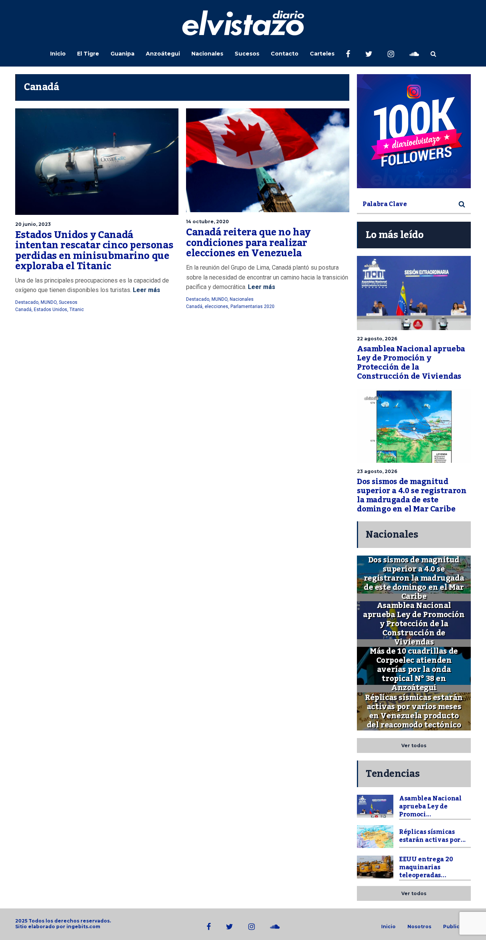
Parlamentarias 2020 (252, 306)
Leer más (146, 290)
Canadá (23, 309)
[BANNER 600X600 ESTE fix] (414, 131)
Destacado (26, 302)
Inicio (58, 53)
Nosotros (419, 927)
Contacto (284, 53)
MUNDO (49, 302)
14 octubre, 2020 (207, 221)
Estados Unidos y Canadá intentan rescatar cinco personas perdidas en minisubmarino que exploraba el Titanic (94, 250)
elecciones (216, 306)
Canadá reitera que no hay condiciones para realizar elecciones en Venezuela (248, 243)
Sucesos (247, 53)
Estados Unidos (50, 309)
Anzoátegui (163, 53)
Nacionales (207, 53)
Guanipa (122, 53)
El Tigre (88, 53)
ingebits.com (83, 926)
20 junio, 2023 (33, 224)
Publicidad (457, 927)
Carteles (322, 53)
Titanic (76, 309)
